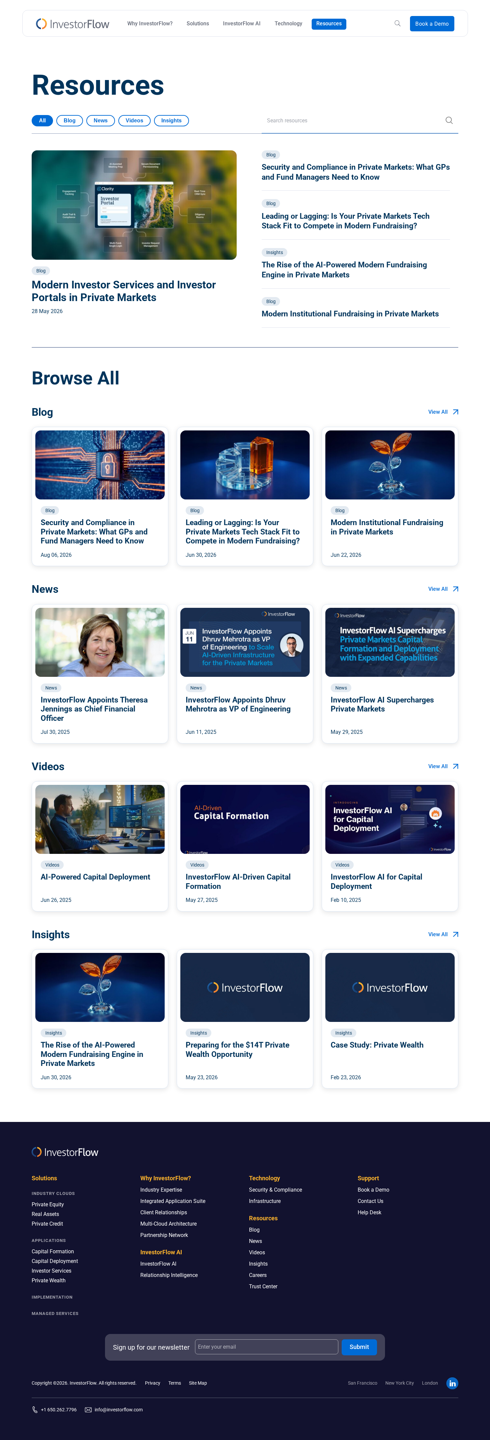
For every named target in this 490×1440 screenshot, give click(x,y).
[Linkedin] (452, 1383)
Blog (70, 120)
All (42, 120)
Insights (171, 120)
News (101, 120)
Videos (134, 120)
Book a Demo (432, 24)
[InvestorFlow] (72, 23)
